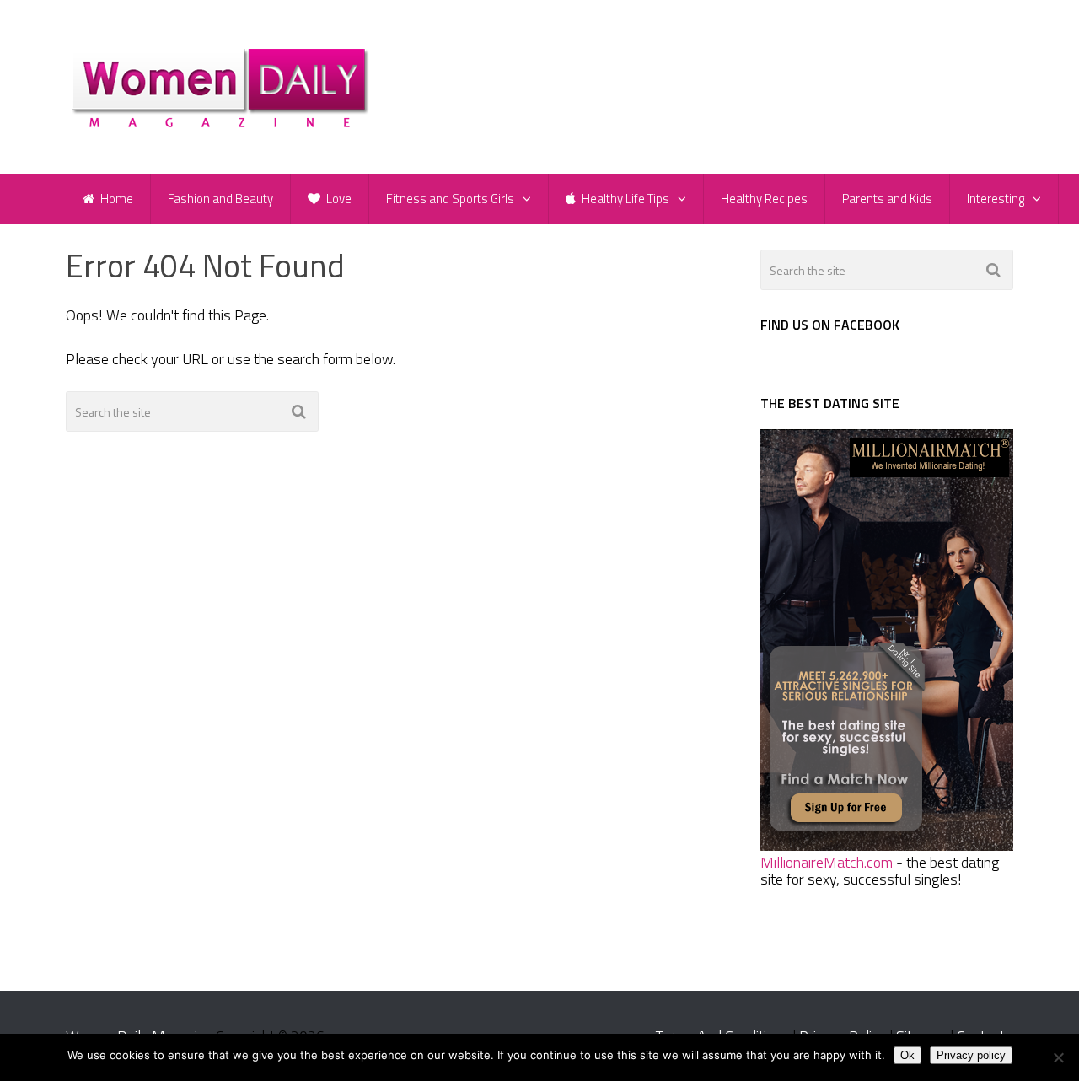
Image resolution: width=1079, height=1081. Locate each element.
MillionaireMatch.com (826, 862)
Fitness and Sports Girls (450, 198)
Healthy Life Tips (624, 198)
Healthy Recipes (764, 198)
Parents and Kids (887, 198)
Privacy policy (971, 1055)
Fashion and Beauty (220, 198)
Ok (907, 1055)
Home (115, 198)
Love (338, 198)
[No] (1057, 1057)
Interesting (995, 198)
